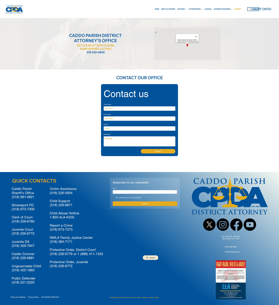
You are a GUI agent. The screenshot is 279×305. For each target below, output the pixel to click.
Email (106, 124)
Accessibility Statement (50, 297)
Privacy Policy (33, 297)
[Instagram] (223, 224)
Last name (107, 114)
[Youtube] (250, 224)
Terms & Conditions (18, 297)
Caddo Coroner (23, 254)
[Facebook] (236, 224)
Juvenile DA (20, 242)
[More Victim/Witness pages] (201, 9)
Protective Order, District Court (73, 250)
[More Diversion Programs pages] (231, 9)
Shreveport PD (23, 205)
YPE (157, 297)
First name (107, 104)
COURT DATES (261, 9)
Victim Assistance (63, 189)
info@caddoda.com (232, 252)
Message (107, 134)
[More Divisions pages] (185, 9)
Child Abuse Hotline (64, 213)
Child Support (60, 201)
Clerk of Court (22, 217)
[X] (209, 224)
